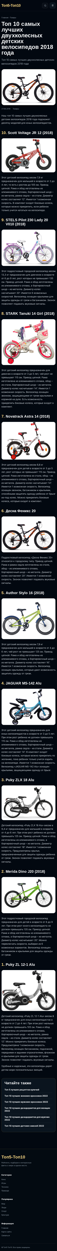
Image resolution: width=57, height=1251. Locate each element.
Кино (3, 1179)
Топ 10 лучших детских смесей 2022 (24, 1125)
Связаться (5, 1235)
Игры (3, 1183)
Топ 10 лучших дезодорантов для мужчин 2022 (27, 1118)
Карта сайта (6, 1232)
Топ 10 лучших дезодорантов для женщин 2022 (27, 1109)
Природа (5, 1191)
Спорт (4, 1211)
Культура (5, 1215)
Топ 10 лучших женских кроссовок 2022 (26, 1095)
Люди (3, 1207)
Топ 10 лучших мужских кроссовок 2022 (26, 1101)
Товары (13, 17)
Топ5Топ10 (11, 5)
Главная (4, 17)
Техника (4, 1187)
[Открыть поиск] (45, 5)
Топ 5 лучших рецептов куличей (22, 1089)
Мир (3, 1204)
